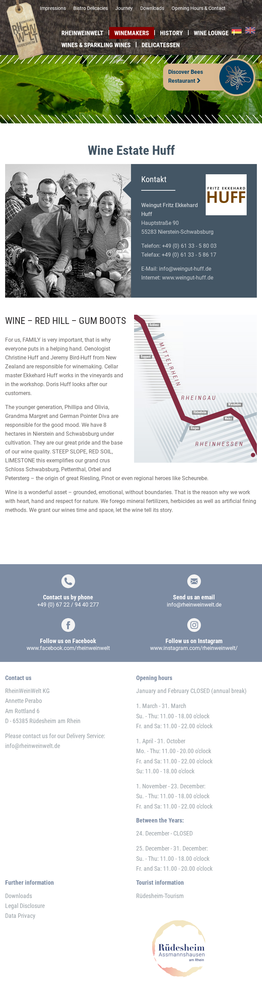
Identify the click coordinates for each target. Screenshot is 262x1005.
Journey (124, 8)
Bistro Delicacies (90, 8)
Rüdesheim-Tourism (160, 895)
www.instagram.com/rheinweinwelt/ (194, 648)
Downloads (152, 8)
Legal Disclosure (25, 905)
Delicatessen (161, 45)
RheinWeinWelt (82, 33)
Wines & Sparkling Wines (96, 45)
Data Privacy (20, 915)
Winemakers (131, 33)
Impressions (53, 8)
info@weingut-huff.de (185, 269)
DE (237, 30)
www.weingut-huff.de (187, 277)
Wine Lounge (211, 33)
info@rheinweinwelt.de (194, 604)
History (171, 33)
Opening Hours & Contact (198, 8)
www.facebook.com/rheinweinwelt (68, 648)
